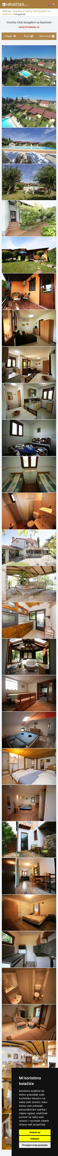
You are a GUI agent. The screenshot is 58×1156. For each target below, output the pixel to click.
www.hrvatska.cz (29, 27)
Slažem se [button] (35, 1132)
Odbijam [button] (34, 1138)
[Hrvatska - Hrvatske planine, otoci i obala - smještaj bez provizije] (15, 4)
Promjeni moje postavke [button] (35, 1145)
